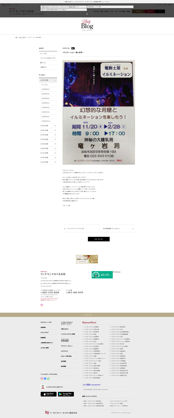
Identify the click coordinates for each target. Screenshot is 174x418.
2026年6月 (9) (45, 98)
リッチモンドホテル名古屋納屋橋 (119, 334)
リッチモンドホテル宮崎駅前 (118, 368)
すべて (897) (43, 53)
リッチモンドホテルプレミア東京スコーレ (95, 358)
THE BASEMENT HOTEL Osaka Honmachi (96, 389)
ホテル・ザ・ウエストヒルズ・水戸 (119, 401)
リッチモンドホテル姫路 (116, 349)
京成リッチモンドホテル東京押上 (93, 401)
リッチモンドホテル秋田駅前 (91, 336)
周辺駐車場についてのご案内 (94, 7)
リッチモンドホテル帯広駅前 (91, 332)
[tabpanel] (87, 259)
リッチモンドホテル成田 (90, 356)
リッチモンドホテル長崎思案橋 (118, 366)
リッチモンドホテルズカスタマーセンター (66, 323)
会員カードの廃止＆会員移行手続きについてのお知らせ (54, 9)
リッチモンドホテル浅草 (90, 363)
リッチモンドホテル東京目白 (91, 368)
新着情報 (43, 337)
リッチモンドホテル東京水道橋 (92, 366)
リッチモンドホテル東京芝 (91, 373)
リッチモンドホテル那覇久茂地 (118, 375)
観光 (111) (43, 62)
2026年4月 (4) (45, 107)
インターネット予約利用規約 (65, 340)
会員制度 (43, 327)
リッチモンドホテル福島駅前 (91, 349)
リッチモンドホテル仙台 (90, 341)
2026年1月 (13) (46, 121)
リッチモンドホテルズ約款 (68, 334)
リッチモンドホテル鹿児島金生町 (119, 370)
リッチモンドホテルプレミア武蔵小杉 (93, 375)
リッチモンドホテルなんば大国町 (119, 346)
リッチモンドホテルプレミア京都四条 (120, 341)
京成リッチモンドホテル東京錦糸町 (93, 403)
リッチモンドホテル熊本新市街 (118, 363)
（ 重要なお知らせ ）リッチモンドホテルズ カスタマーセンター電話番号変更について (60, 7)
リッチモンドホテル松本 (116, 329)
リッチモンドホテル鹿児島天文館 (119, 373)
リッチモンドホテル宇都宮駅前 (92, 351)
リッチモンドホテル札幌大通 (91, 329)
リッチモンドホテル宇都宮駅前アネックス (95, 353)
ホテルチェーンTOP (46, 322)
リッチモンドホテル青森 (90, 334)
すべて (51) (44, 85)
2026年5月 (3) (45, 103)
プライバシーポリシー (67, 346)
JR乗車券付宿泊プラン (47, 343)
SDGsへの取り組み (66, 356)
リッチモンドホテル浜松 (116, 336)
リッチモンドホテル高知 (116, 353)
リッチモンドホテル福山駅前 (118, 351)
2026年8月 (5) (45, 89)
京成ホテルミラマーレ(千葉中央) (119, 406)
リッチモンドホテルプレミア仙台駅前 (93, 344)
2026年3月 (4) (45, 112)
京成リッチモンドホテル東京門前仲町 (94, 406)
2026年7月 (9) (45, 94)
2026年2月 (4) (45, 116)
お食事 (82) (43, 67)
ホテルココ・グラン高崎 (116, 403)
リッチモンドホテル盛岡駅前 (91, 339)
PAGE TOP (88, 315)
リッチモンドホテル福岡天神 (118, 358)
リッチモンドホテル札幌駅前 (91, 327)
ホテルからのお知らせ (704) (47, 58)
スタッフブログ (44, 332)
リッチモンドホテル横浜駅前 (118, 327)
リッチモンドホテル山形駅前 (91, 346)
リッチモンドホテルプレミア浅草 (92, 361)
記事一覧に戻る (98, 239)
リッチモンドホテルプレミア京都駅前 (120, 339)
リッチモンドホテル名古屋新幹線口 (119, 332)
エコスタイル (64, 351)
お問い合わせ (64, 329)
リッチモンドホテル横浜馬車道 (92, 378)
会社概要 (63, 361)
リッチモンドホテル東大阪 (117, 344)
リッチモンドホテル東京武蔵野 (92, 370)
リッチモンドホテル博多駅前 (118, 356)
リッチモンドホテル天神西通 (118, 361)
